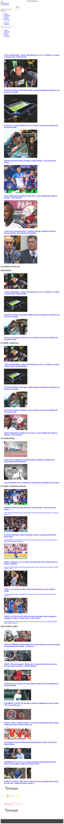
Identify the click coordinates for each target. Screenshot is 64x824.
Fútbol (5, 13)
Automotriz (7, 15)
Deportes (6, 16)
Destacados (7, 19)
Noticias (6, 18)
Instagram (6, 24)
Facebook (6, 22)
